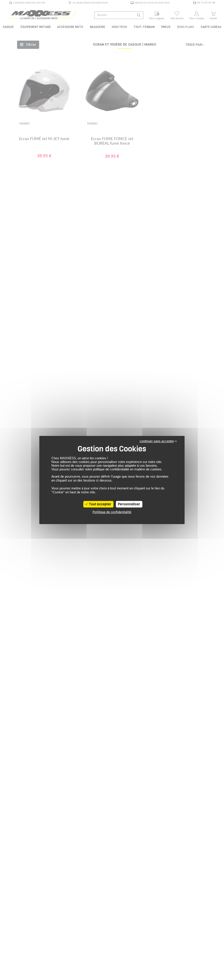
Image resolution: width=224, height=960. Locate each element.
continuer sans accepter (157, 441)
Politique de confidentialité (112, 512)
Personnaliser (129, 504)
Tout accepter (99, 504)
